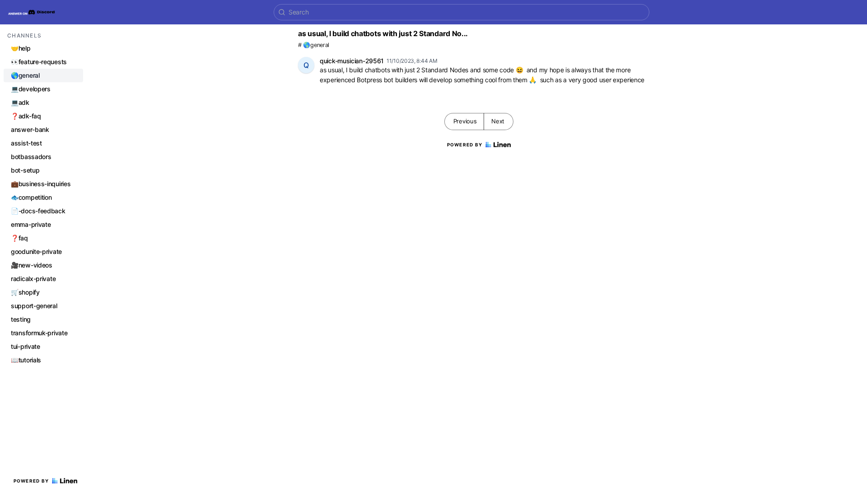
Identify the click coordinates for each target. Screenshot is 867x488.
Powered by (31, 480)
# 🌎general (313, 45)
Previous (465, 121)
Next (497, 121)
